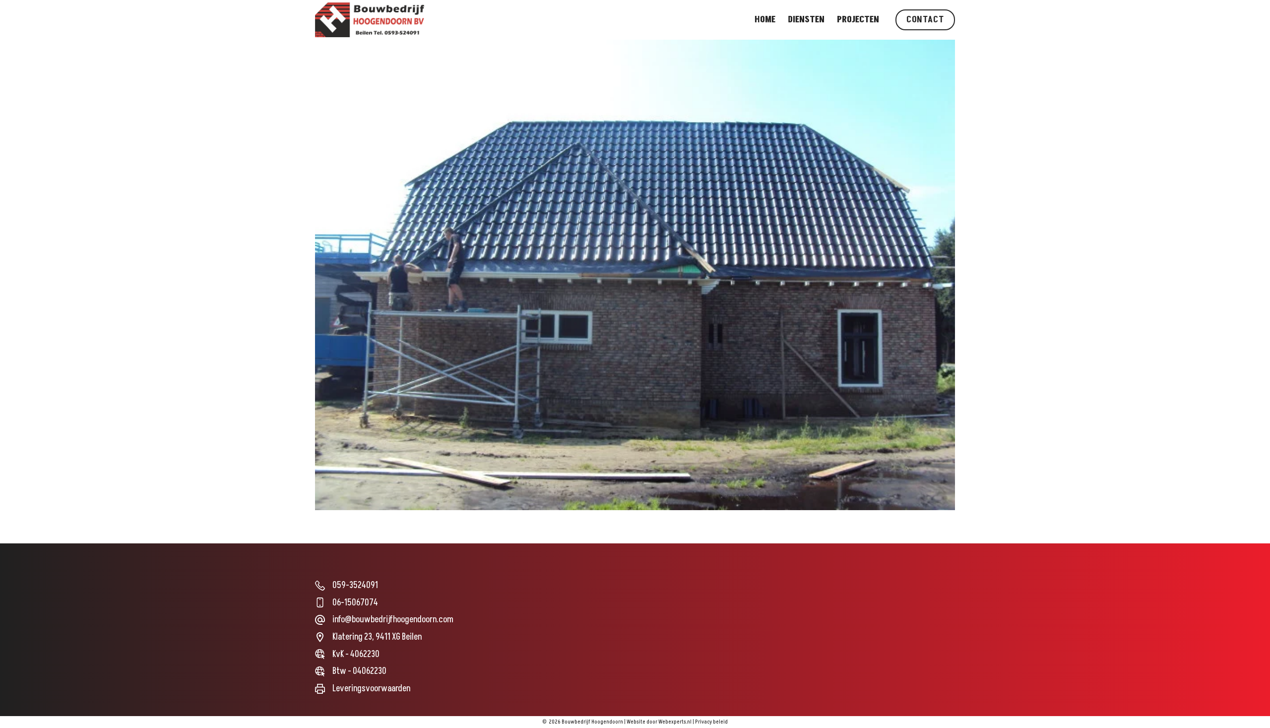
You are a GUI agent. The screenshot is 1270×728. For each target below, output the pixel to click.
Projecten (858, 19)
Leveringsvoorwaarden (371, 688)
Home (765, 19)
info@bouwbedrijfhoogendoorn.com (392, 619)
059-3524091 (355, 585)
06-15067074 (355, 602)
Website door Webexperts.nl (659, 722)
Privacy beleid (711, 722)
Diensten (806, 19)
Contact (925, 19)
